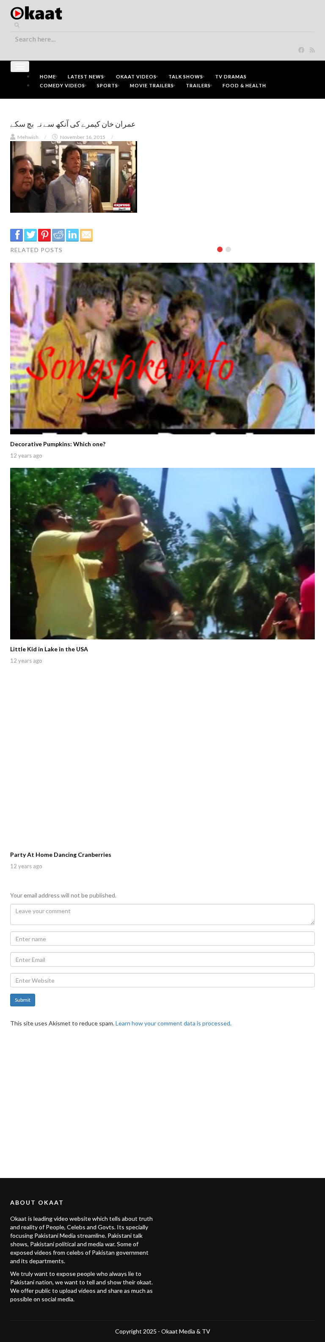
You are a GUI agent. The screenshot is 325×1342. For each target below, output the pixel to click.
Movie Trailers (152, 85)
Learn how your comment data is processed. (173, 1023)
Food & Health (244, 85)
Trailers (198, 85)
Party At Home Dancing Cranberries (60, 854)
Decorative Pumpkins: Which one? (57, 443)
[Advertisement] (162, 1097)
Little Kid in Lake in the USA (49, 649)
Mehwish (28, 137)
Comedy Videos (62, 85)
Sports (107, 85)
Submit (22, 1000)
